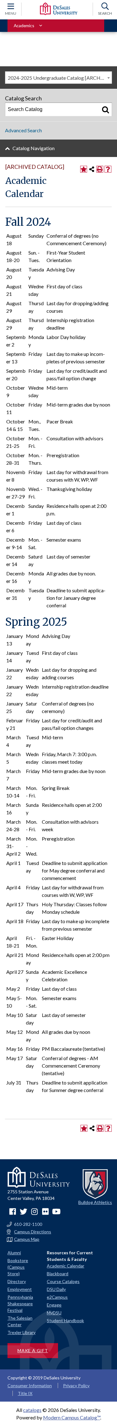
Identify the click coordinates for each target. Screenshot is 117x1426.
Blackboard (57, 1273)
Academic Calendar (65, 1265)
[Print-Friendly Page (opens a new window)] (99, 169)
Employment (19, 1289)
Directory (16, 1281)
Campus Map (26, 1239)
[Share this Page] (91, 169)
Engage (54, 1304)
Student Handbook (65, 1320)
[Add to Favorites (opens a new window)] (83, 169)
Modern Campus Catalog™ (71, 1417)
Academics (24, 25)
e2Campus (57, 1297)
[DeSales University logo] (58, 9)
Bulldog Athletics (95, 1202)
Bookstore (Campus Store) (17, 1267)
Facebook (12, 1211)
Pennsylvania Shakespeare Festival (20, 1303)
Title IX (25, 1393)
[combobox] (58, 77)
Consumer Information (29, 1385)
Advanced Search (23, 130)
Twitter (23, 1211)
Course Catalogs (63, 1281)
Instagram (34, 1211)
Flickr (45, 1211)
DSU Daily (56, 1289)
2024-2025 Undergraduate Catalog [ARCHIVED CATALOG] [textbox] (60, 78)
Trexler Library (21, 1332)
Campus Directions (32, 1231)
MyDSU (54, 1312)
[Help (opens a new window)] (108, 169)
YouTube (56, 1211)
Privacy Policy (76, 1385)
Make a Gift (32, 1350)
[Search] (105, 109)
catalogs (32, 1410)
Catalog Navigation (33, 148)
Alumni (14, 1252)
